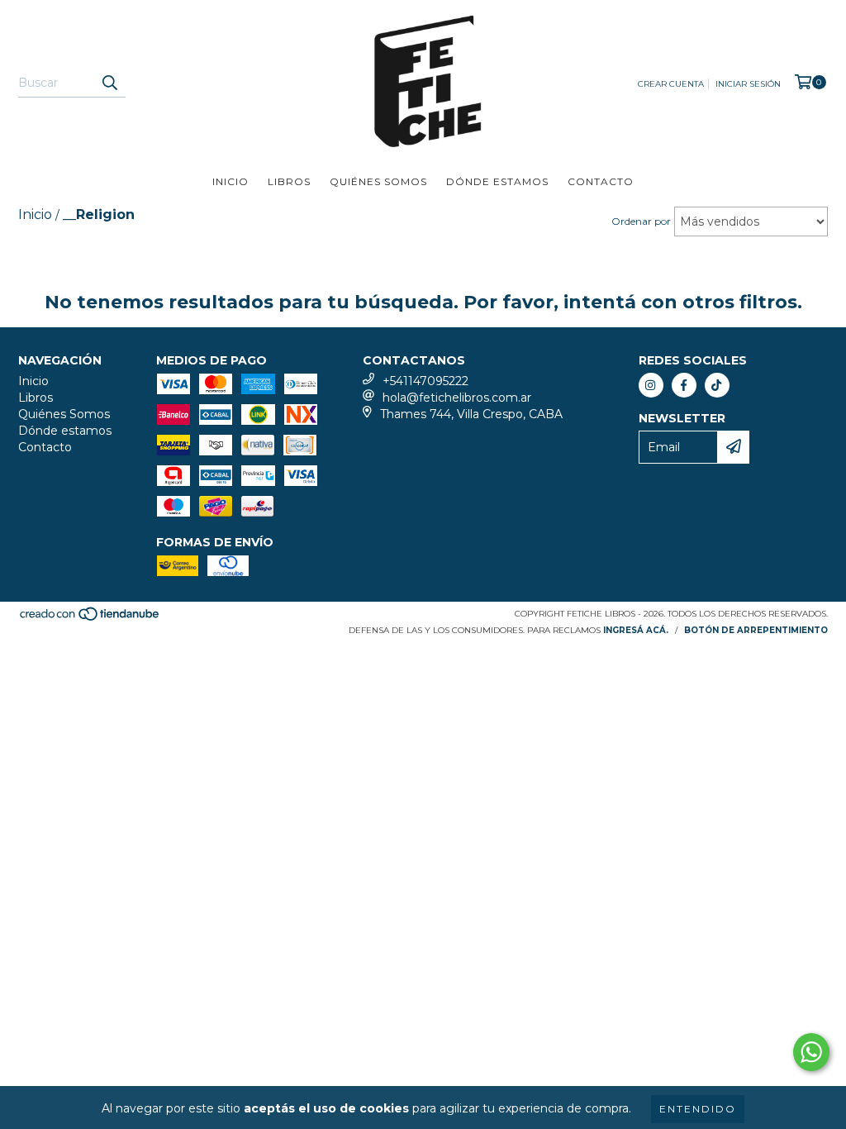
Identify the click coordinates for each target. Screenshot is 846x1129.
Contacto (601, 181)
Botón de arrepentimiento (756, 630)
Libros (289, 181)
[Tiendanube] (90, 618)
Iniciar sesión (748, 84)
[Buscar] (109, 83)
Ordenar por (641, 221)
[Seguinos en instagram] (651, 385)
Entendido (697, 1109)
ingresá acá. (635, 630)
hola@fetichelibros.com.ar (457, 397)
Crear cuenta (671, 84)
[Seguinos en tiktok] (717, 385)
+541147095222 (425, 381)
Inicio (230, 181)
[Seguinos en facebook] (684, 385)
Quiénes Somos (378, 181)
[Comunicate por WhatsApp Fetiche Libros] (811, 1052)
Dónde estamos (497, 181)
